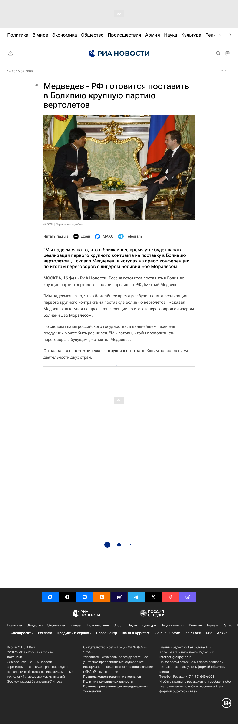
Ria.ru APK (193, 633)
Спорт (118, 625)
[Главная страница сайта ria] (119, 53)
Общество (34, 625)
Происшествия (97, 625)
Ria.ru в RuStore (167, 633)
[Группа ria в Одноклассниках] (101, 597)
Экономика (56, 625)
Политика (14, 625)
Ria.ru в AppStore (136, 633)
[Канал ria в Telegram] (136, 597)
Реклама (45, 633)
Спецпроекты (22, 633)
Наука (132, 625)
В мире (75, 625)
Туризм (212, 625)
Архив (222, 633)
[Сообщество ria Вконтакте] (84, 597)
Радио (227, 625)
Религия (195, 625)
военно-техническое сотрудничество (100, 350)
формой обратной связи (178, 691)
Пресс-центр (106, 633)
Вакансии (14, 657)
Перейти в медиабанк (70, 224)
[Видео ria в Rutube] (119, 597)
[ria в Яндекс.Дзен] (67, 597)
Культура (149, 625)
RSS (209, 633)
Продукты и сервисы (74, 633)
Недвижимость (172, 625)
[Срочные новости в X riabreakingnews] (170, 597)
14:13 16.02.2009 (20, 71)
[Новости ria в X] (153, 597)
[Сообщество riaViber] (187, 597)
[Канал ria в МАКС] (50, 597)
